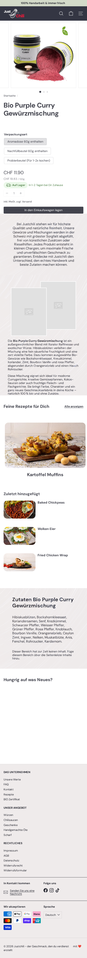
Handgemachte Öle (15, 830)
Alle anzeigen (73, 406)
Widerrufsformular (15, 870)
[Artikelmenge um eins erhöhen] (20, 193)
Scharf (8, 835)
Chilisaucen (11, 820)
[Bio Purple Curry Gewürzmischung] (30, 720)
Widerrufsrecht (13, 865)
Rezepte (9, 794)
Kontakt (9, 789)
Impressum (11, 850)
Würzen (8, 815)
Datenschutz (11, 860)
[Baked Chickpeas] (19, 510)
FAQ (6, 784)
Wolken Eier (47, 529)
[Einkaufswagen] (71, 13)
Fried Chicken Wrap (53, 555)
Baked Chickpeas (51, 502)
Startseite (10, 95)
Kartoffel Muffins (45, 474)
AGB (6, 855)
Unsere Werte (12, 779)
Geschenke (11, 825)
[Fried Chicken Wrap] (19, 562)
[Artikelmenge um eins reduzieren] (7, 193)
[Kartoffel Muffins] (45, 445)
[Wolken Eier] (19, 536)
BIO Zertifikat (12, 799)
